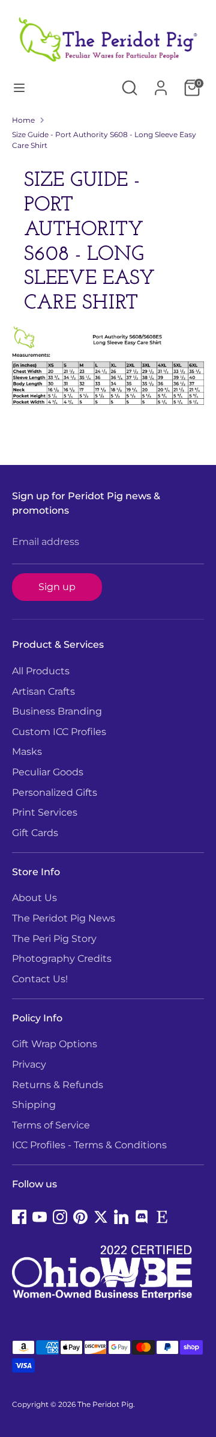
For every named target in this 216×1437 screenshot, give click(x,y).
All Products (41, 671)
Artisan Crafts (43, 691)
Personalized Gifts (54, 792)
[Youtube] (39, 1217)
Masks (27, 751)
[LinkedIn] (121, 1217)
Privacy (29, 1064)
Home (23, 120)
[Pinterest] (80, 1217)
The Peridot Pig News (63, 918)
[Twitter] (101, 1217)
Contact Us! (40, 979)
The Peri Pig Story (54, 938)
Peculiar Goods (47, 772)
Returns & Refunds (57, 1085)
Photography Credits (62, 958)
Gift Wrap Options (54, 1044)
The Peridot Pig (105, 1404)
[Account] (161, 82)
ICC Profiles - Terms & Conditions (89, 1145)
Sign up (57, 586)
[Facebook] (19, 1217)
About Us (34, 897)
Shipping (34, 1104)
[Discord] (141, 1217)
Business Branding (57, 711)
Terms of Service (51, 1125)
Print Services (44, 812)
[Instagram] (60, 1217)
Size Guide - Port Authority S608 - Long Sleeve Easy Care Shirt (104, 140)
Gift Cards (35, 833)
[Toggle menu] (19, 87)
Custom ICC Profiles (59, 731)
